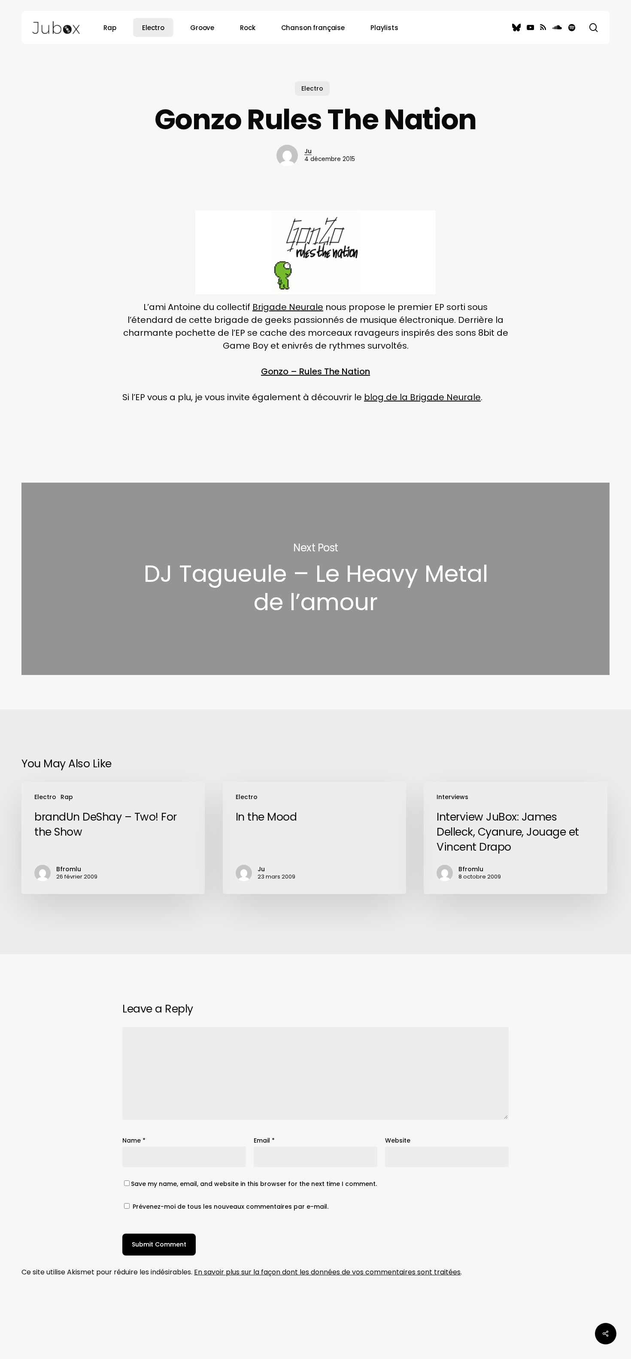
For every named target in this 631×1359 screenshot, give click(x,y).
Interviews (452, 797)
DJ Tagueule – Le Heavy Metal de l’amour (315, 579)
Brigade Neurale (287, 307)
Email (264, 1140)
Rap (67, 797)
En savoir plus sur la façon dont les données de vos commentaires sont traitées (327, 1272)
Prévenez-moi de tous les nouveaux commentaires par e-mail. (230, 1206)
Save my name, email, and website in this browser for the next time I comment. (254, 1184)
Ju (308, 151)
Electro (312, 88)
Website (397, 1140)
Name (134, 1140)
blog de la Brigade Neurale (422, 397)
